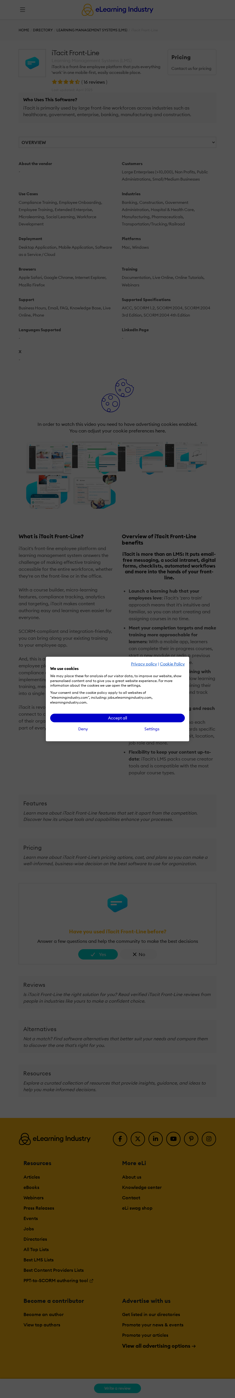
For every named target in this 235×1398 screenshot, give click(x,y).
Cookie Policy (172, 664)
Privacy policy (144, 664)
